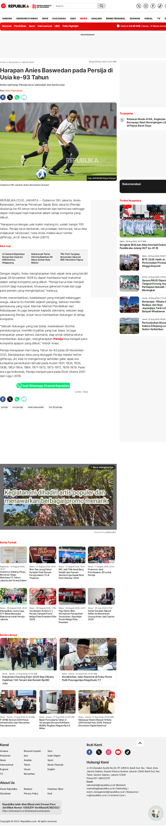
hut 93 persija (55, 407)
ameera (7, 18)
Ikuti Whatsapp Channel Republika (46, 385)
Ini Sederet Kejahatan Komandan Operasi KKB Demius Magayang (13, 258)
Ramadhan (29, 773)
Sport (32, 26)
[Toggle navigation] (3, 5)
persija (4, 407)
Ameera (4, 751)
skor (45, 18)
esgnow (135, 18)
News (3, 760)
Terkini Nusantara (130, 200)
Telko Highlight (70, 26)
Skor (49, 751)
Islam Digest (53, 755)
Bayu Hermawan (13, 90)
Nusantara (14, 62)
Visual (27, 769)
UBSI (57, 26)
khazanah (59, 18)
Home (3, 62)
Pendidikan (20, 26)
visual (148, 18)
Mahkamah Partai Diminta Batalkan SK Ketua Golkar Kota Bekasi (42, 258)
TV (158, 18)
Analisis (28, 760)
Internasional (45, 26)
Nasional (7, 26)
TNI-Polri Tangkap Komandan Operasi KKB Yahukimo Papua (71, 257)
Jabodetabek (27, 62)
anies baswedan (36, 407)
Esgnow (4, 769)
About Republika (8, 789)
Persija (58, 339)
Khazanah (5, 755)
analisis (96, 18)
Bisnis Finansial (115, 18)
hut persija (18, 407)
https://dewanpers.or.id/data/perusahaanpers (26, 810)
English (51, 769)
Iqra (26, 755)
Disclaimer (5, 793)
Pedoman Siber (55, 789)
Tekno (27, 764)
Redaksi (28, 789)
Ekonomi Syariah (27, 18)
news (83, 18)
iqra (73, 18)
